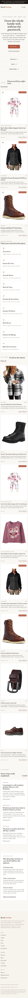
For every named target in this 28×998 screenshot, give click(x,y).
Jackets (2, 937)
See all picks (4, 86)
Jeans (2, 940)
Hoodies (3, 945)
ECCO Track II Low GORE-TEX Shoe (11, 753)
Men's (2, 957)
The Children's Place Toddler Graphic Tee (13, 553)
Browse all (3, 361)
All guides (24, 775)
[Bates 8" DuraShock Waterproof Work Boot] (14, 432)
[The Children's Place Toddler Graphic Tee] (14, 532)
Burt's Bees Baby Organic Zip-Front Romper (13, 129)
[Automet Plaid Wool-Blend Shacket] (14, 383)
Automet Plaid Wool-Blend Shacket (11, 404)
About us (3, 972)
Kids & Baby (3, 960)
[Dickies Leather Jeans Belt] (14, 681)
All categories (4, 948)
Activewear (3, 935)
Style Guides (4, 965)
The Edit (23, 7)
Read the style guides (14, 51)
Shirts (2, 943)
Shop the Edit (14, 46)
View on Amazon (23, 137)
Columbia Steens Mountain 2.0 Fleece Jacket (14, 179)
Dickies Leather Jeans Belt (8, 703)
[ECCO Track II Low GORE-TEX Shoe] (14, 731)
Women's (3, 955)
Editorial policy (4, 977)
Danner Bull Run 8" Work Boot (11, 228)
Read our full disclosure (9, 897)
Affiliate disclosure (5, 975)
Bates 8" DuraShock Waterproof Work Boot (13, 454)
